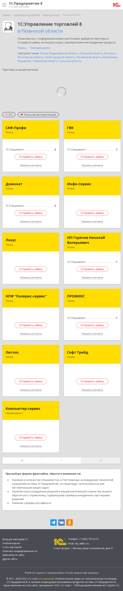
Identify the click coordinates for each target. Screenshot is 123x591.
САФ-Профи (16, 127)
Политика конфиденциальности (19, 551)
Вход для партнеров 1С (15, 539)
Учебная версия (11, 543)
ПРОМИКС (76, 296)
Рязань (22, 48)
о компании (46, 578)
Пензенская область (89, 57)
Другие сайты (9, 558)
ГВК (70, 127)
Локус (11, 240)
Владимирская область (63, 53)
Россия (44, 53)
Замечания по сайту (13, 554)
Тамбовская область (45, 61)
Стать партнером (12, 547)
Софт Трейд (77, 352)
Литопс (12, 352)
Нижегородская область (60, 57)
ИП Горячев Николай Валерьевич (86, 240)
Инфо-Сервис (79, 184)
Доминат (14, 184)
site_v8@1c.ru (82, 543)
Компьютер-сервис (23, 408)
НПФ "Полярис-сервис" (26, 296)
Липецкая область (91, 53)
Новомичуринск (40, 48)
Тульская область (70, 61)
